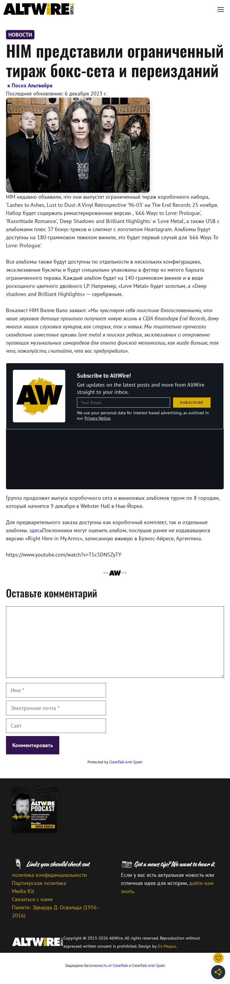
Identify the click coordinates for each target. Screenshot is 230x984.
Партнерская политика (39, 883)
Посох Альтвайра (32, 85)
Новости (20, 34)
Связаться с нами (32, 899)
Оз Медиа (167, 946)
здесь (35, 530)
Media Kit (23, 891)
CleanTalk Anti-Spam (126, 762)
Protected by (115, 762)
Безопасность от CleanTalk (106, 965)
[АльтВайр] (38, 9)
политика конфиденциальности (49, 874)
